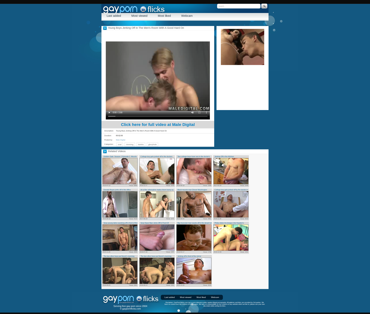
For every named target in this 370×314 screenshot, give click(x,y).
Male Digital (120, 140)
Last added (114, 15)
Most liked (164, 15)
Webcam (187, 15)
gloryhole (152, 144)
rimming (129, 144)
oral (119, 144)
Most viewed (139, 15)
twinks (141, 144)
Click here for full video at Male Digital (158, 124)
